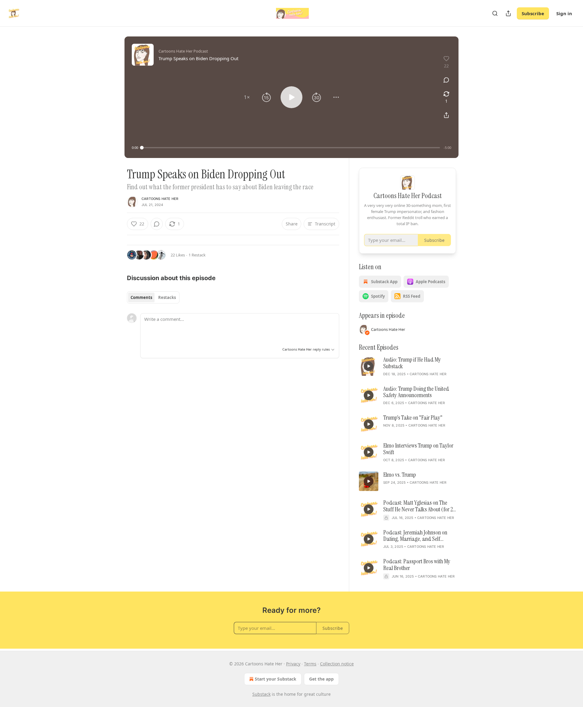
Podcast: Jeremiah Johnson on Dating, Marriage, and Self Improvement (415, 536)
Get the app (321, 679)
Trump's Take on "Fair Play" (412, 417)
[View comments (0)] (446, 80)
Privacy (293, 664)
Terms (310, 664)
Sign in (564, 13)
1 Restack (197, 255)
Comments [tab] (141, 297)
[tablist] (153, 297)
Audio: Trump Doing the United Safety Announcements (416, 392)
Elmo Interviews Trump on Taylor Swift (418, 449)
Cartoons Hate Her (159, 199)
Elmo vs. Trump (399, 475)
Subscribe (533, 13)
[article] (407, 366)
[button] (247, 97)
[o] (368, 366)
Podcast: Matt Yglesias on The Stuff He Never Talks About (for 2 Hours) (418, 506)
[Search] (495, 13)
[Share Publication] (508, 13)
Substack (261, 694)
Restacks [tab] (167, 297)
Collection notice (337, 664)
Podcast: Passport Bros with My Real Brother (416, 564)
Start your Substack (275, 679)
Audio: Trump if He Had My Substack (412, 363)
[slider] (291, 148)
